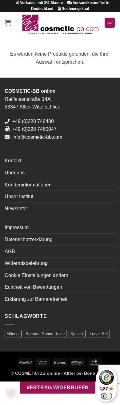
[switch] (106, 396)
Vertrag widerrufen (57, 387)
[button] (8, 22)
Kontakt (13, 160)
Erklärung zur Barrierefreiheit (36, 299)
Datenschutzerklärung (29, 239)
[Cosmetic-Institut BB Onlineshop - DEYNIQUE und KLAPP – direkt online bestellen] (60, 23)
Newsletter (16, 208)
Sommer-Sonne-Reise (45, 333)
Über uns (15, 172)
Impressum (17, 227)
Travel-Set (99, 333)
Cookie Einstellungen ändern (36, 275)
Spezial (77, 333)
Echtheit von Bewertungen (33, 287)
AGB (10, 251)
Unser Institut (19, 196)
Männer (13, 333)
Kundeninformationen (28, 184)
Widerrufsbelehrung (26, 263)
